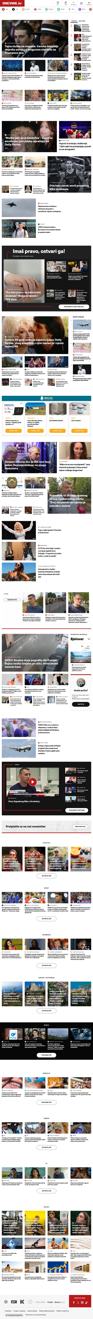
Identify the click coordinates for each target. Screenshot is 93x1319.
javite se (81, 704)
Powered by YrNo (86, 650)
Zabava (83, 9)
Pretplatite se (80, 826)
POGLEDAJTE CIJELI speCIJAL (74, 306)
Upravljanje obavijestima (15, 1315)
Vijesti (6, 9)
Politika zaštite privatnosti (46, 1311)
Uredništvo (8, 1311)
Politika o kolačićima (62, 1311)
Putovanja (51, 9)
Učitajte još (46, 876)
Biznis (73, 9)
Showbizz (27, 9)
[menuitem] (81, 3)
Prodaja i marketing (19, 1311)
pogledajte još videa (77, 810)
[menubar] (81, 3)
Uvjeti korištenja (32, 1311)
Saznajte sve (12, 600)
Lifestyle (39, 9)
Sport (17, 9)
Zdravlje (62, 9)
